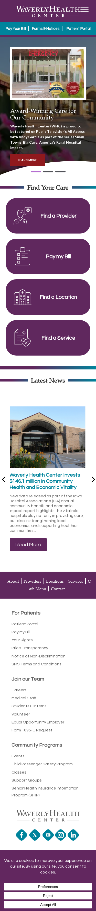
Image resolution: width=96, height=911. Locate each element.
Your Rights (22, 640)
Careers (19, 690)
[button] (36, 171)
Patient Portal (79, 29)
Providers (32, 581)
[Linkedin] (74, 839)
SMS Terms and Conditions (36, 664)
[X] (35, 839)
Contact (58, 588)
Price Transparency (30, 648)
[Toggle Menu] (84, 9)
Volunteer (21, 714)
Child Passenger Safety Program (42, 764)
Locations (55, 581)
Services (75, 581)
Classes (19, 772)
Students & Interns (29, 706)
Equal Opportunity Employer (38, 722)
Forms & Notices (45, 29)
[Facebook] (22, 839)
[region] (48, 106)
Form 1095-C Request (32, 730)
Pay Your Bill (16, 29)
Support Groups (27, 780)
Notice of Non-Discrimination (39, 656)
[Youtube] (48, 839)
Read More (28, 544)
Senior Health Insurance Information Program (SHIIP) (45, 791)
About (13, 581)
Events (18, 756)
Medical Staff (24, 698)
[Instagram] (61, 839)
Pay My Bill (21, 632)
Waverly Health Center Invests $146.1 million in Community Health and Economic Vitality (44, 481)
